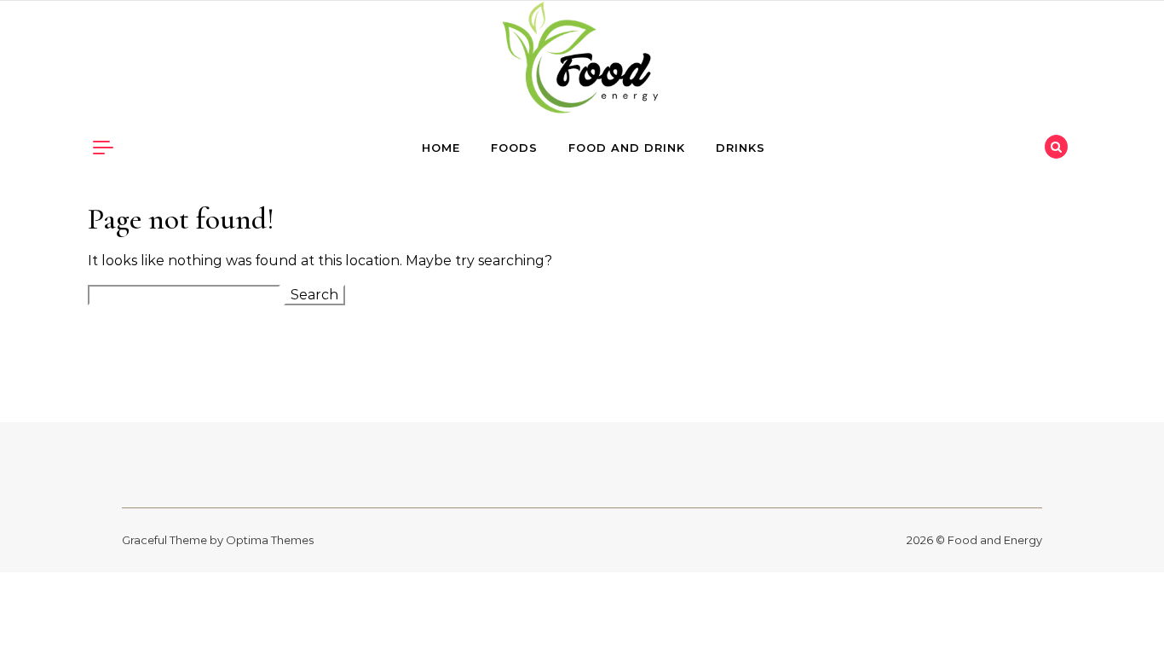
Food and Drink (626, 147)
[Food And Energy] (582, 62)
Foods (514, 147)
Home (441, 147)
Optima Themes (270, 540)
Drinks (740, 147)
